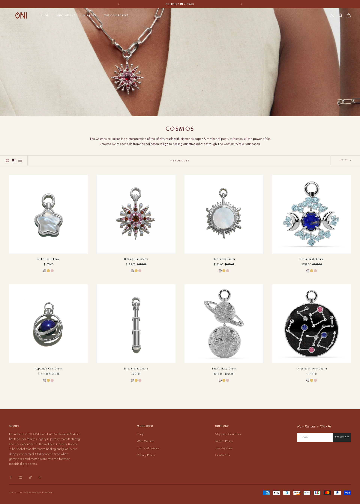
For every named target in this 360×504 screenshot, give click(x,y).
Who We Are (145, 441)
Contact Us (222, 455)
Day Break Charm (224, 259)
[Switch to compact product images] (20, 161)
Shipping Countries (228, 434)
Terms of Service (148, 448)
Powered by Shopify (43, 492)
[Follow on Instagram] (20, 477)
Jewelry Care (224, 448)
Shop (140, 434)
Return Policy (224, 441)
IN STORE (89, 15)
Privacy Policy (146, 455)
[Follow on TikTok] (30, 477)
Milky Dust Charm (48, 259)
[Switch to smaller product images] (13, 161)
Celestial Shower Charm (311, 369)
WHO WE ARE (66, 15)
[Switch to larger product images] (7, 161)
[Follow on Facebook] (11, 477)
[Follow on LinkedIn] (40, 477)
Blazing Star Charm (136, 259)
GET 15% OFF (342, 437)
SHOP (45, 15)
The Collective (116, 15)
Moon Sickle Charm (311, 259)
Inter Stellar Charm (136, 369)
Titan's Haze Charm (224, 369)
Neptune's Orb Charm (48, 369)
